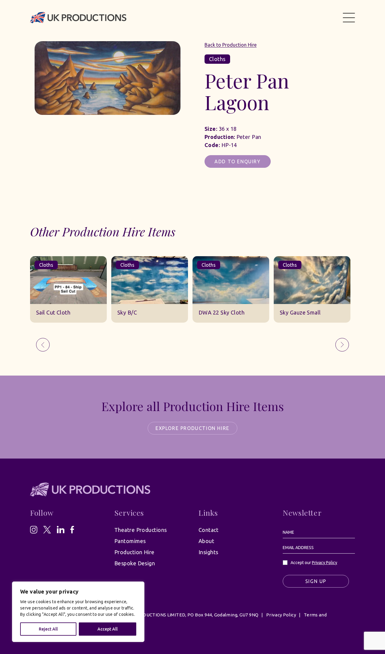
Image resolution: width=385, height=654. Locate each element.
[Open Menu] (349, 17)
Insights (208, 552)
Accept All (107, 629)
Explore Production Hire (192, 428)
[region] (78, 612)
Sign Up (315, 581)
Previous (43, 345)
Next (342, 345)
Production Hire (134, 552)
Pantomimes (130, 541)
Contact (208, 530)
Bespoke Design (134, 563)
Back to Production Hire (231, 45)
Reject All (48, 629)
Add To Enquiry (237, 161)
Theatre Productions (140, 530)
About (206, 541)
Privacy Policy (324, 562)
